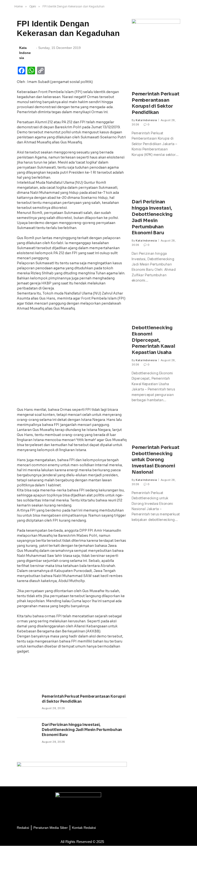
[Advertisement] (72, 360)
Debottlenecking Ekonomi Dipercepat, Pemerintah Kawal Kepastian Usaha (153, 340)
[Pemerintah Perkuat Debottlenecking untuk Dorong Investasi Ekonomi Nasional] (156, 426)
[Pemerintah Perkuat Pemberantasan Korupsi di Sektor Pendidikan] (27, 703)
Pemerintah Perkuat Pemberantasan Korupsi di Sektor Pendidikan (84, 699)
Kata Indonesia (146, 120)
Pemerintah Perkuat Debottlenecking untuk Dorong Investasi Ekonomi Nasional (155, 460)
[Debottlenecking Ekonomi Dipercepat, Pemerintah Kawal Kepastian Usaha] (156, 306)
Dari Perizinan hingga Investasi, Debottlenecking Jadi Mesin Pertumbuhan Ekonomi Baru (82, 729)
